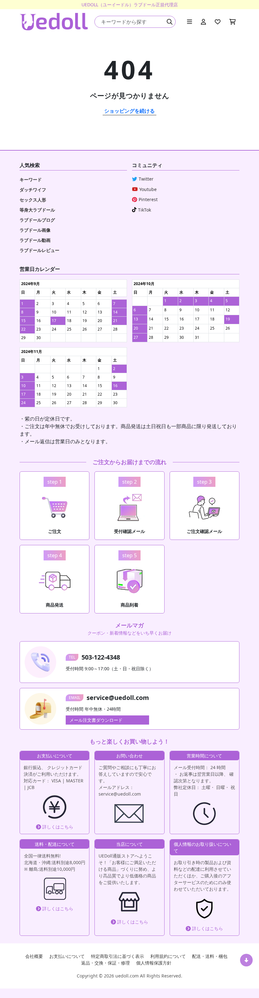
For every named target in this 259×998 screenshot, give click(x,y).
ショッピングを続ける (129, 110)
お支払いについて (67, 956)
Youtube (148, 189)
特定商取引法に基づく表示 (117, 956)
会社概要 (34, 956)
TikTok (144, 210)
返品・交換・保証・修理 (105, 963)
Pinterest (148, 199)
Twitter (146, 179)
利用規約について (168, 956)
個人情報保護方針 (154, 963)
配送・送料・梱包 (209, 956)
